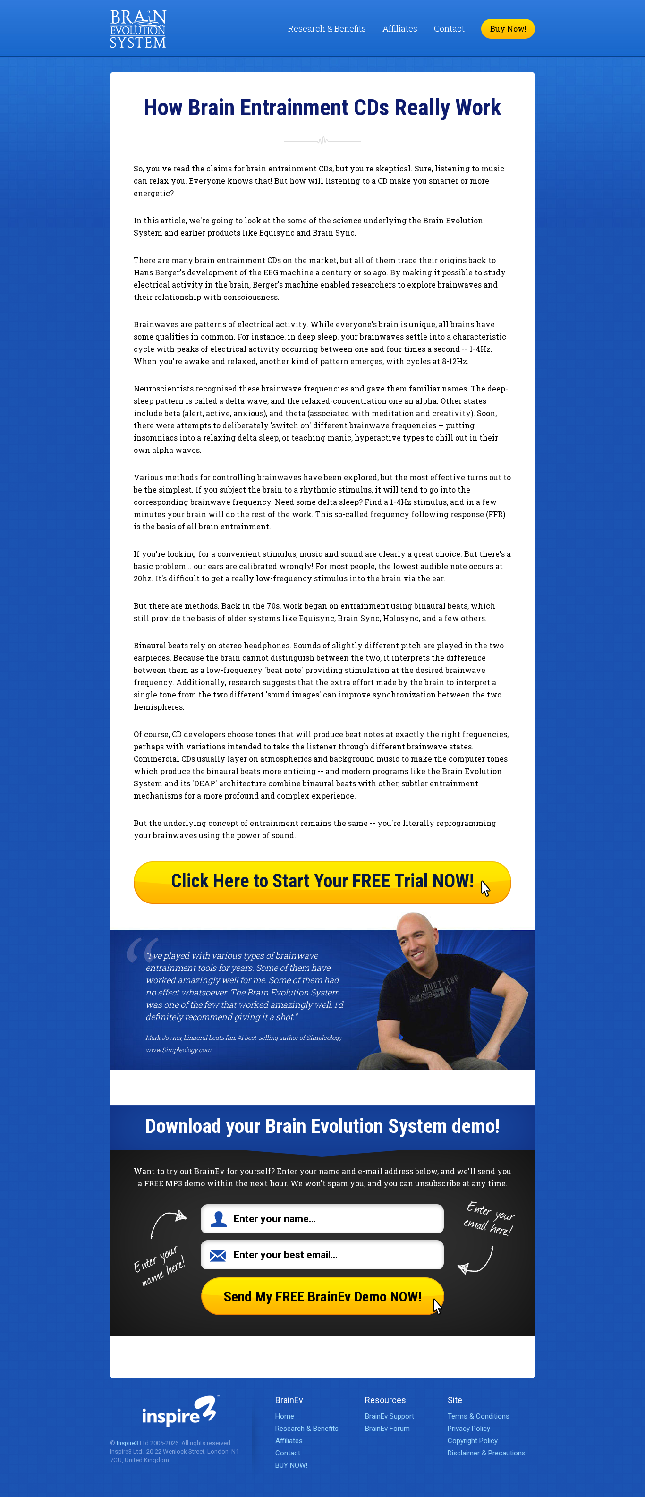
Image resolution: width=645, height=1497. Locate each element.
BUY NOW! (291, 1465)
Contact (449, 28)
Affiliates (399, 28)
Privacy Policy (469, 1428)
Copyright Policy (473, 1441)
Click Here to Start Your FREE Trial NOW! (322, 881)
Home (284, 1416)
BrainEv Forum (387, 1428)
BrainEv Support (389, 1416)
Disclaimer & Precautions (487, 1453)
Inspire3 (127, 1442)
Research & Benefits (327, 28)
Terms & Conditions (478, 1416)
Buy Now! (508, 29)
